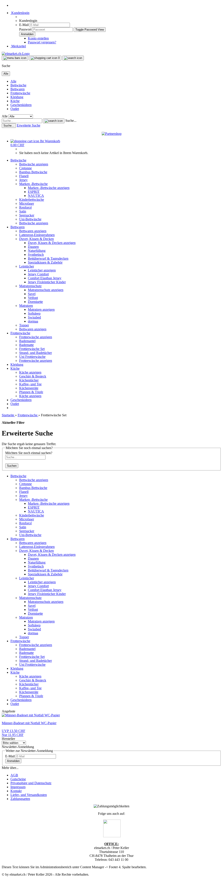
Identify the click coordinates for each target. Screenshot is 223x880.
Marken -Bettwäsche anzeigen (48, 188)
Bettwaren (17, 89)
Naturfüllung (37, 250)
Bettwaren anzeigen (32, 231)
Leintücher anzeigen (42, 270)
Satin (22, 211)
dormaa (33, 321)
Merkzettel (18, 46)
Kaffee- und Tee (30, 384)
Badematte (26, 345)
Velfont (33, 298)
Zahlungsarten (20, 799)
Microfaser (26, 203)
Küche (15, 101)
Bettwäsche (18, 85)
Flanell (24, 176)
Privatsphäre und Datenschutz (30, 783)
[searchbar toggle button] (73, 58)
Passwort (25, 29)
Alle (13, 81)
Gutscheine (18, 779)
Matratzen (26, 305)
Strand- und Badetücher (35, 353)
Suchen (12, 465)
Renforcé (25, 207)
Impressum (17, 787)
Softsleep (34, 313)
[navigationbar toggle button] (15, 58)
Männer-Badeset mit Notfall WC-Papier (29, 723)
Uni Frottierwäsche (32, 357)
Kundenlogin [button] (19, 13)
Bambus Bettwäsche (33, 172)
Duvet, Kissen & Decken (36, 239)
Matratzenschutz (30, 286)
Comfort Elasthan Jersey (44, 278)
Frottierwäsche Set (32, 349)
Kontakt (16, 791)
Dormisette (35, 302)
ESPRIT (34, 192)
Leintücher (26, 266)
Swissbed (34, 317)
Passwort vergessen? (42, 42)
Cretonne (25, 168)
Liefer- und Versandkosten (28, 795)
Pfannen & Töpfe (31, 392)
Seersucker (26, 215)
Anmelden (13, 761)
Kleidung (16, 97)
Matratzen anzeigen (41, 309)
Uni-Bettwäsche (30, 219)
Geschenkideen (21, 105)
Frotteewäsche (20, 93)
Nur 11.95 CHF (13, 733)
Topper (24, 325)
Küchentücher (29, 380)
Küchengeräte (28, 388)
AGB (14, 775)
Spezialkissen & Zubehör (45, 262)
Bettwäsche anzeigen (33, 164)
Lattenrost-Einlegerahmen (37, 235)
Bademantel (27, 341)
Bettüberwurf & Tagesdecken (48, 258)
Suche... (70, 120)
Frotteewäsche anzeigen (35, 337)
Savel (31, 294)
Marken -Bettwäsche (33, 184)
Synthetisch (36, 254)
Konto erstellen (38, 38)
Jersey (23, 180)
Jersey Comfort (38, 274)
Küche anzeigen (30, 372)
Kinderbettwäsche (31, 199)
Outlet (14, 109)
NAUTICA (36, 195)
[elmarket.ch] (16, 53)
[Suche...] (53, 120)
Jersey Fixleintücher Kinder (47, 282)
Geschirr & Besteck (32, 376)
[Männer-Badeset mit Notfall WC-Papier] (31, 715)
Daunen (33, 247)
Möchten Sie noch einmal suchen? (28, 453)
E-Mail (24, 25)
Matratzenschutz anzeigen (45, 290)
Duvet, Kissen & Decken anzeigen (52, 243)
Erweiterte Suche (28, 125)
